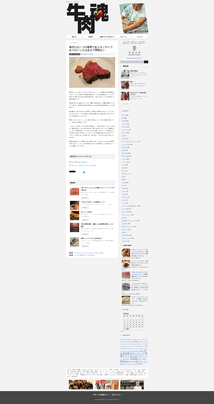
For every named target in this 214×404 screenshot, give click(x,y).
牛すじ (123, 170)
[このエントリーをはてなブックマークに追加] (84, 172)
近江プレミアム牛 (126, 238)
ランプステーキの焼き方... (138, 261)
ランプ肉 (139, 348)
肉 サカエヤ (125, 229)
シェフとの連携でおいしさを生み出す (84, 255)
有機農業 (124, 359)
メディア (124, 159)
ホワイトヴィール (126, 214)
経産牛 (144, 359)
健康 (123, 179)
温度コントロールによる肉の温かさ (91, 238)
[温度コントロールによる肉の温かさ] (74, 245)
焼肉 (123, 135)
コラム (123, 203)
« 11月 (121, 331)
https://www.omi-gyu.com (134, 58)
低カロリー (124, 351)
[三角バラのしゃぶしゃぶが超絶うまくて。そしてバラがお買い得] (74, 195)
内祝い (128, 351)
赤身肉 (133, 361)
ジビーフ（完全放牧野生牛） (129, 206)
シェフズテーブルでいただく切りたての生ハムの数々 (89, 253)
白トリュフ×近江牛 (86, 212)
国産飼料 (141, 351)
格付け (86, 54)
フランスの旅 (125, 212)
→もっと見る (125, 104)
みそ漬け (124, 138)
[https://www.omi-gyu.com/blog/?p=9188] (82, 165)
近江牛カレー (125, 173)
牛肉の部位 (125, 147)
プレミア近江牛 (136, 346)
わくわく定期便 (126, 144)
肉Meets (124, 361)
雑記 (123, 168)
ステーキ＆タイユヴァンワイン (130, 141)
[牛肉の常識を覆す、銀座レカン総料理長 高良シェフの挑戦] (74, 231)
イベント (124, 162)
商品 (123, 118)
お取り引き (125, 197)
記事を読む (85, 197)
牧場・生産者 (125, 156)
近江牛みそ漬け (131, 364)
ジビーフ (123, 343)
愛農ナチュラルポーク (127, 226)
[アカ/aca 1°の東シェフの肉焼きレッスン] (74, 209)
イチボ (139, 341)
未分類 (123, 182)
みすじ (125, 341)
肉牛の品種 (125, 153)
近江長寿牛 (125, 241)
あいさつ (124, 191)
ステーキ (124, 132)
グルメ (123, 165)
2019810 (122, 339)
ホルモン (124, 124)
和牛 (138, 351)
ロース (143, 348)
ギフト (123, 200)
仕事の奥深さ (134, 71)
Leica (123, 185)
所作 (131, 82)
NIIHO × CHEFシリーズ (129, 339)
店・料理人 (90, 54)
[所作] (125, 88)
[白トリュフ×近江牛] (74, 219)
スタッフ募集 (125, 209)
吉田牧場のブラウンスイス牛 (129, 220)
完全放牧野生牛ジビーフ (133, 352)
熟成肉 (123, 121)
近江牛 (82, 54)
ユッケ (136, 348)
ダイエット (140, 344)
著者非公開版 (125, 235)
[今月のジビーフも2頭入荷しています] (125, 99)
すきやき (124, 126)
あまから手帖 (137, 339)
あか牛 (123, 194)
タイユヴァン (133, 343)
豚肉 (130, 361)
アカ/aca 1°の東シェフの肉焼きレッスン (93, 202)
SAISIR (124, 188)
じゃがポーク (143, 339)
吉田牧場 (135, 351)
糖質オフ (140, 359)
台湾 (123, 217)
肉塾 (123, 232)
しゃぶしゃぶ (125, 129)
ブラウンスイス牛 (129, 346)
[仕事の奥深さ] (125, 77)
